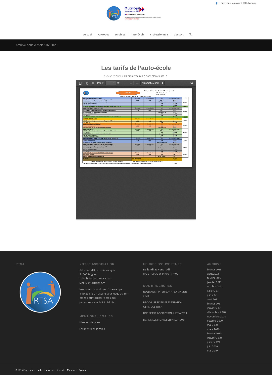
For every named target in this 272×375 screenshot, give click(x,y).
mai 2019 (212, 350)
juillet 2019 (213, 342)
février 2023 (214, 269)
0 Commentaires (133, 76)
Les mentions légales (92, 329)
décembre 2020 (216, 312)
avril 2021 (212, 299)
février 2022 (214, 278)
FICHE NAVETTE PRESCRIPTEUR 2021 (164, 319)
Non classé (158, 76)
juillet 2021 (213, 291)
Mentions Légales (76, 369)
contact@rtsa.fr (95, 283)
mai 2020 (212, 325)
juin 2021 (212, 295)
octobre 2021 (215, 286)
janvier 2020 (214, 338)
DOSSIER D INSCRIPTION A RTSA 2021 (165, 313)
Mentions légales (89, 322)
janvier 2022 (214, 282)
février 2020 (214, 333)
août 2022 (213, 273)
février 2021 (214, 303)
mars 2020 (213, 329)
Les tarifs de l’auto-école (136, 68)
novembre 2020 (216, 316)
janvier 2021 (214, 308)
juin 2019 (212, 346)
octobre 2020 (215, 320)
